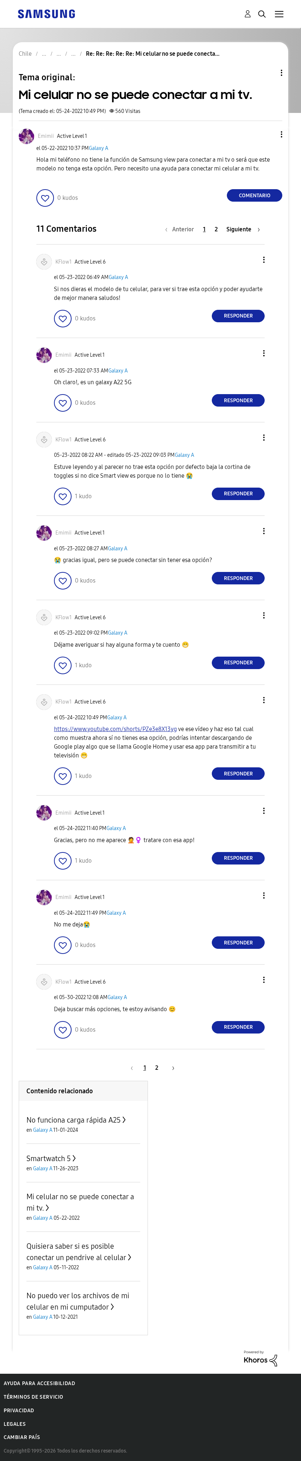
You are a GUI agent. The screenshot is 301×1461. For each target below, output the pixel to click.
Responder (238, 316)
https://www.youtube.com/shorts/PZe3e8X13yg (115, 729)
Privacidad (19, 1410)
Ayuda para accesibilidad (39, 1383)
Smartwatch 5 (48, 1158)
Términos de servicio (34, 1397)
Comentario (255, 195)
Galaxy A (98, 148)
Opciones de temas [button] (269, 72)
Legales (15, 1424)
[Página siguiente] (170, 1067)
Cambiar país (22, 1437)
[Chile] (46, 13)
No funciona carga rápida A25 (73, 1120)
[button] (269, 134)
